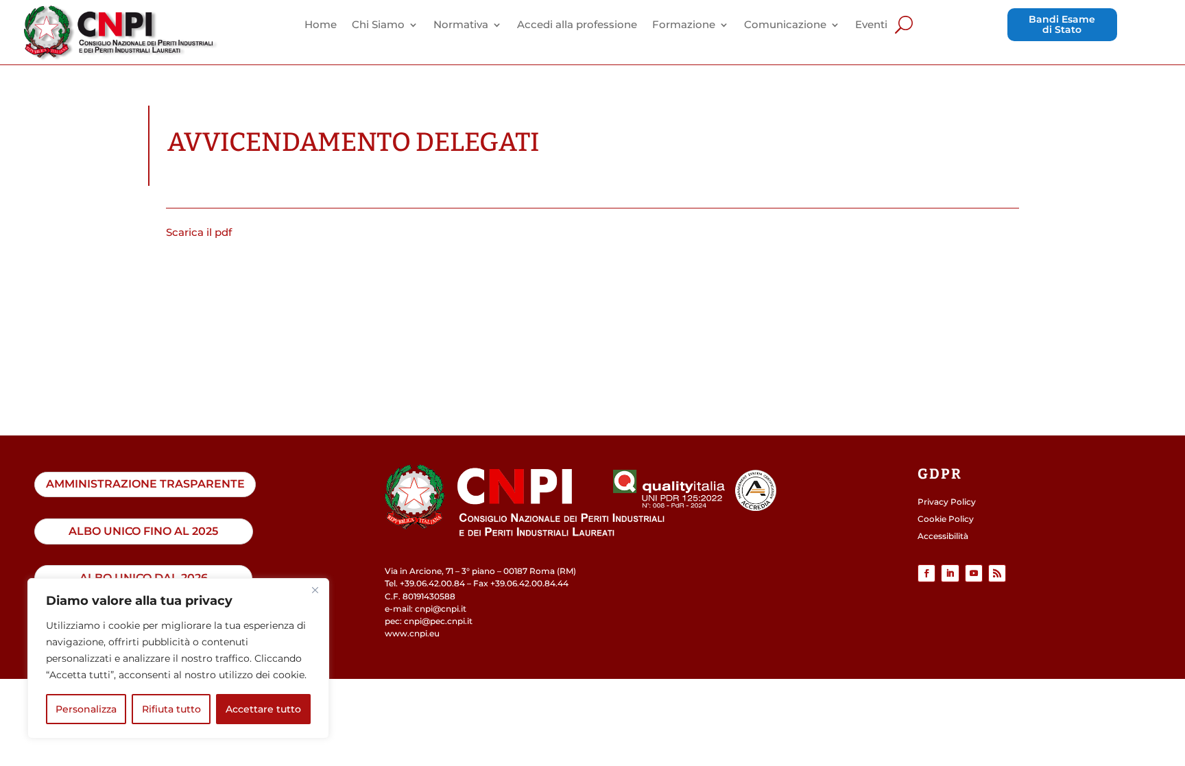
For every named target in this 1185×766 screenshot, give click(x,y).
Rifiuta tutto (171, 709)
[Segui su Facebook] (926, 573)
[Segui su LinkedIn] (950, 573)
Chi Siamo (378, 25)
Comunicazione (785, 25)
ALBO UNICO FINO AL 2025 (143, 531)
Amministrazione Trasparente (145, 483)
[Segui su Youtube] (974, 573)
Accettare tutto (263, 709)
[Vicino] (315, 590)
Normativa (460, 25)
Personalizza (86, 709)
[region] (178, 658)
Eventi (871, 25)
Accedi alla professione (577, 25)
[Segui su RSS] (997, 573)
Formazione (683, 25)
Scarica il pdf (199, 232)
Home (320, 25)
